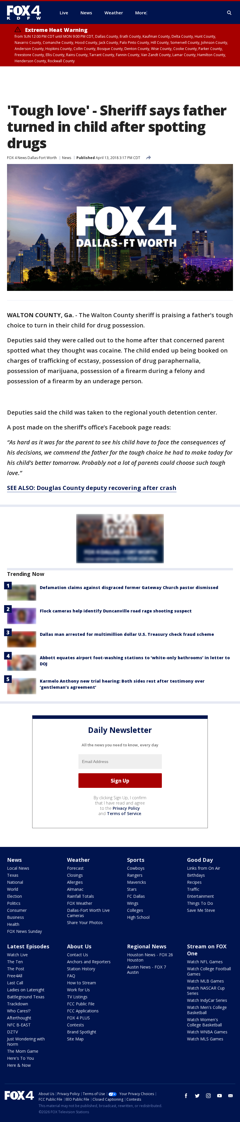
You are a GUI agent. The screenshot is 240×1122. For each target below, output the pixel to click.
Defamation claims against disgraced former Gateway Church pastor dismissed (129, 587)
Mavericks (136, 882)
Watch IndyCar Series (207, 1000)
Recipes (194, 882)
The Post (15, 968)
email (230, 1095)
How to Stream (81, 982)
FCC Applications (83, 1011)
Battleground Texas (25, 997)
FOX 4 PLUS (78, 1018)
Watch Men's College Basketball (207, 1009)
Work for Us (78, 989)
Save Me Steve (201, 910)
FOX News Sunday (24, 931)
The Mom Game (22, 1051)
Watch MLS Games (205, 1039)
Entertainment (200, 896)
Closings (75, 875)
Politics (13, 903)
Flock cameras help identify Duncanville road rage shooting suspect (116, 611)
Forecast (75, 868)
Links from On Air (203, 868)
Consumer (17, 910)
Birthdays (196, 875)
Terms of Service (124, 813)
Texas (12, 875)
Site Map (75, 1039)
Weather (78, 859)
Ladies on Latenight (25, 989)
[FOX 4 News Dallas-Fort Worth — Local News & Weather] (26, 13)
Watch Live (17, 954)
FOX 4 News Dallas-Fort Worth (32, 157)
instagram (208, 1095)
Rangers (135, 875)
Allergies (75, 882)
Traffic (193, 889)
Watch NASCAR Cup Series (206, 990)
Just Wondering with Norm (26, 1041)
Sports (135, 859)
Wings (132, 903)
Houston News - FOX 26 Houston (150, 957)
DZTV (12, 1032)
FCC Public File (81, 1004)
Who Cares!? (18, 1011)
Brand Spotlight (81, 1032)
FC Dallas (136, 896)
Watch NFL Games (205, 961)
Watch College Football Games (209, 971)
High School (138, 917)
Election (14, 896)
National (15, 882)
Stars (132, 889)
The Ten (15, 961)
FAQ (71, 975)
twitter (197, 1095)
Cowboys (136, 868)
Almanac (75, 889)
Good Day (200, 859)
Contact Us (77, 954)
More (140, 12)
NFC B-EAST (19, 1025)
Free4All (14, 975)
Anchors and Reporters (89, 961)
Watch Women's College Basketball (204, 1022)
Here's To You (20, 1058)
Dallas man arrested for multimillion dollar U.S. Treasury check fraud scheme (127, 634)
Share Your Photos (85, 922)
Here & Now (19, 1065)
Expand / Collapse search (229, 13)
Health (13, 924)
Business (15, 917)
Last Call (15, 982)
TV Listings (77, 997)
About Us (79, 946)
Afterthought (19, 1018)
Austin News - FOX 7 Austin (146, 969)
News (66, 157)
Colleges (135, 910)
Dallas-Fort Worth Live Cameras (88, 912)
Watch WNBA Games (207, 1032)
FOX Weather (79, 903)
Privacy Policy (126, 808)
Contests (75, 1025)
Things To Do (200, 903)
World (12, 889)
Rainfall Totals (80, 896)
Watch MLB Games (205, 981)
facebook (186, 1095)
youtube (219, 1095)
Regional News (146, 946)
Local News (18, 868)
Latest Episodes (28, 946)
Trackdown (17, 1004)
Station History (81, 968)
